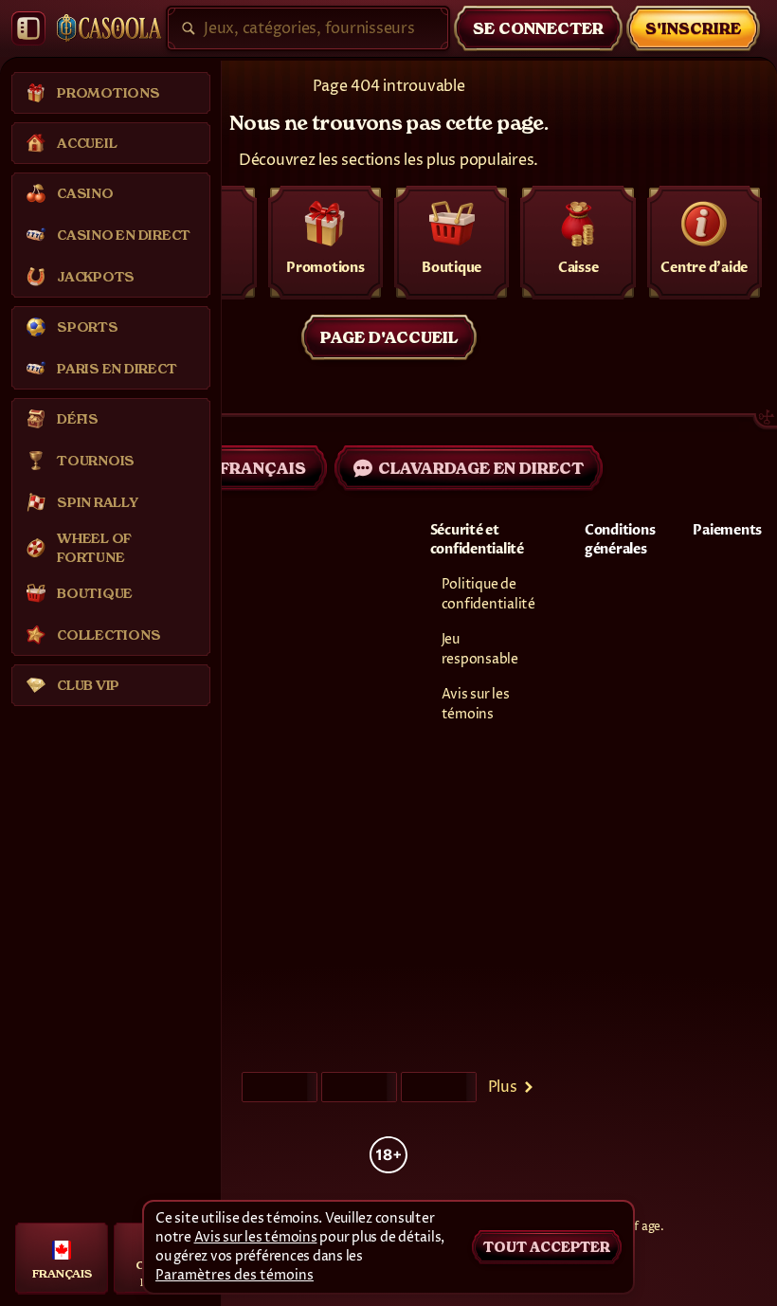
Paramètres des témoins (234, 1275)
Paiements (727, 530)
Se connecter (538, 28)
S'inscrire (693, 28)
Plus (502, 1087)
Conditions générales (620, 539)
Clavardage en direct (481, 468)
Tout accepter (546, 1247)
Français (263, 468)
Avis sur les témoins (255, 1237)
